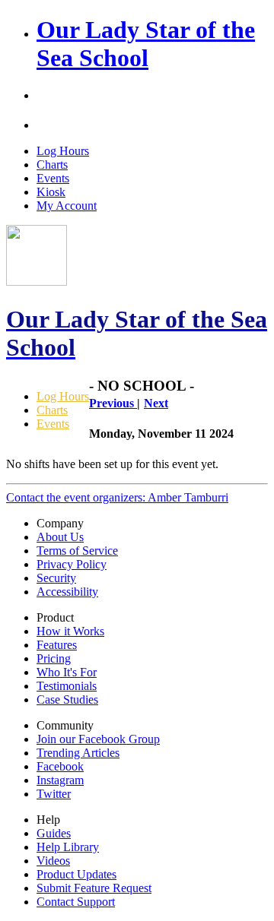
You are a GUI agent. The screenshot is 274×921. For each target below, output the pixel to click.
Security (56, 577)
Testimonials (67, 685)
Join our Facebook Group (98, 739)
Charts (52, 164)
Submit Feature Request (94, 887)
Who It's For (67, 672)
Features (57, 644)
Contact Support (76, 901)
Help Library (68, 846)
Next (156, 403)
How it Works (70, 631)
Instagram (60, 780)
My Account (67, 205)
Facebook (60, 766)
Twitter (54, 793)
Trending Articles (78, 752)
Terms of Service (77, 550)
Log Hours (63, 150)
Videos (53, 860)
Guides (54, 833)
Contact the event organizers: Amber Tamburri (117, 497)
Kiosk (51, 191)
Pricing (54, 658)
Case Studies (67, 699)
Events (53, 178)
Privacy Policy (72, 564)
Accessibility (67, 591)
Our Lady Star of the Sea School (146, 43)
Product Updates (76, 874)
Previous (113, 403)
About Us (60, 536)
